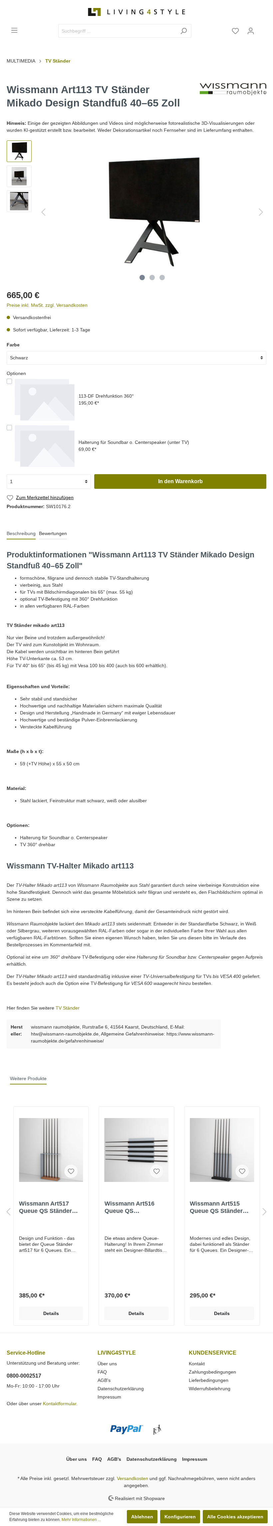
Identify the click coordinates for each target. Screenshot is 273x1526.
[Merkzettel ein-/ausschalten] (71, 1171)
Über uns (107, 1363)
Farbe (13, 344)
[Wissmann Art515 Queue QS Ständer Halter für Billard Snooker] (222, 1150)
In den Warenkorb (180, 481)
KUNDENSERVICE (212, 1353)
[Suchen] (183, 31)
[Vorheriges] (43, 212)
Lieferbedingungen (208, 1380)
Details (51, 1313)
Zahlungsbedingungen (212, 1372)
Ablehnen (142, 1516)
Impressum (109, 1397)
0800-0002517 (24, 1376)
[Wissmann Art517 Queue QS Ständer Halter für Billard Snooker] (51, 1150)
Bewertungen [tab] (53, 533)
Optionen (16, 373)
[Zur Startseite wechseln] (136, 12)
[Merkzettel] (235, 31)
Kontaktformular (59, 1403)
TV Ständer (68, 1008)
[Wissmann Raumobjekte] (233, 98)
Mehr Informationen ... (81, 1519)
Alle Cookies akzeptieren (235, 1516)
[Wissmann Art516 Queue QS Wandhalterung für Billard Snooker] (137, 1150)
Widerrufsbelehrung (209, 1388)
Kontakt (197, 1363)
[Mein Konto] (250, 31)
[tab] (21, 533)
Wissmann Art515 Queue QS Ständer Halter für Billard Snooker (216, 1207)
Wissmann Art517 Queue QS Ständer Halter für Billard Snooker (45, 1207)
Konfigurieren (180, 1516)
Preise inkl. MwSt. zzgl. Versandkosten (47, 305)
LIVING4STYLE (117, 1353)
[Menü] (14, 30)
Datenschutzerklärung (121, 1388)
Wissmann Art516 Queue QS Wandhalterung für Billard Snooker (131, 1207)
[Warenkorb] (262, 28)
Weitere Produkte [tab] (28, 1078)
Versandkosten (132, 1478)
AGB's (104, 1380)
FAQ (102, 1372)
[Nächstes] (261, 212)
